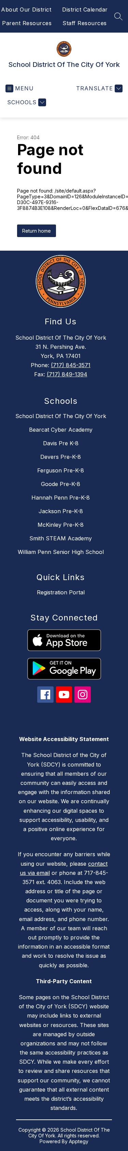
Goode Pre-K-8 (60, 484)
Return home (36, 231)
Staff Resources (84, 23)
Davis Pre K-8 (61, 443)
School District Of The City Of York (60, 416)
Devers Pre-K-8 (60, 456)
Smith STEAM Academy (60, 538)
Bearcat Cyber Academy (61, 429)
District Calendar (85, 9)
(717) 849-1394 (67, 374)
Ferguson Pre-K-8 (60, 470)
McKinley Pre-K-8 (61, 524)
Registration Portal (61, 592)
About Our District (26, 9)
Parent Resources (27, 23)
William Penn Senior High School (61, 551)
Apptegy (78, 1141)
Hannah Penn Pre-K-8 (60, 497)
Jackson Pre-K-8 (61, 511)
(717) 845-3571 (70, 365)
